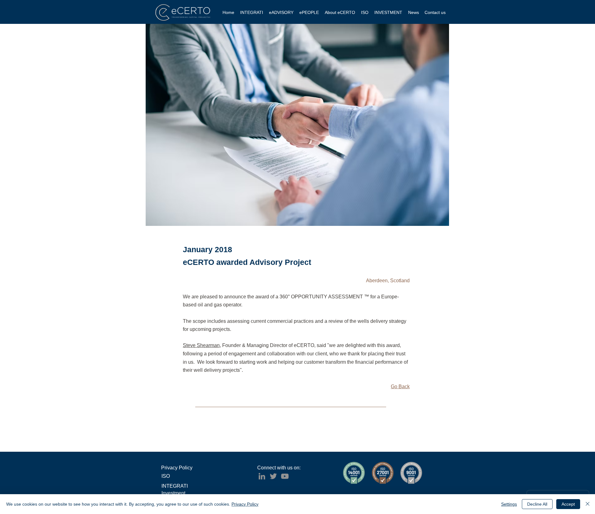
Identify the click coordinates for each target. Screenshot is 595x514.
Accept (568, 504)
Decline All (537, 504)
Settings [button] (509, 504)
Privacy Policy (244, 504)
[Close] (587, 504)
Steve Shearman (201, 345)
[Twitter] (273, 476)
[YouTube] (284, 476)
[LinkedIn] (262, 476)
